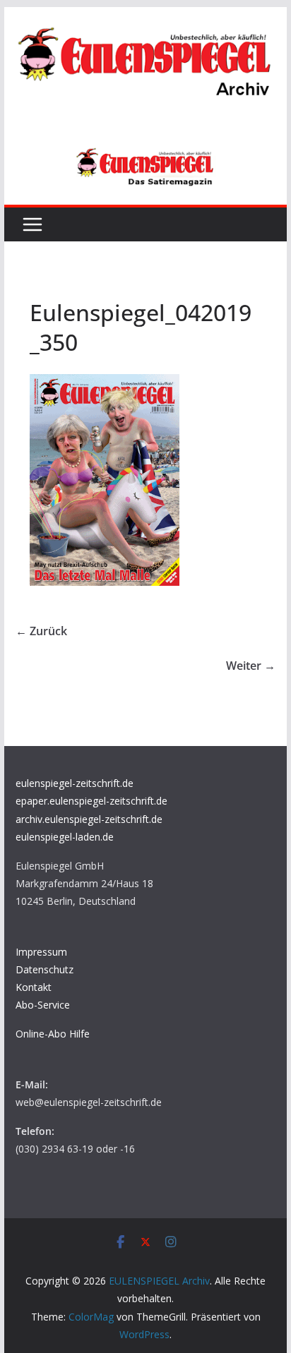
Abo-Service (43, 1004)
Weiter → (250, 665)
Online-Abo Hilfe (53, 1033)
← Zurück (41, 631)
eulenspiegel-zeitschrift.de (74, 783)
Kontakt (34, 987)
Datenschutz (44, 969)
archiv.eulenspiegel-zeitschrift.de (89, 819)
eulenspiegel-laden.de (65, 836)
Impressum (41, 951)
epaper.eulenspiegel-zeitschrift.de (91, 800)
